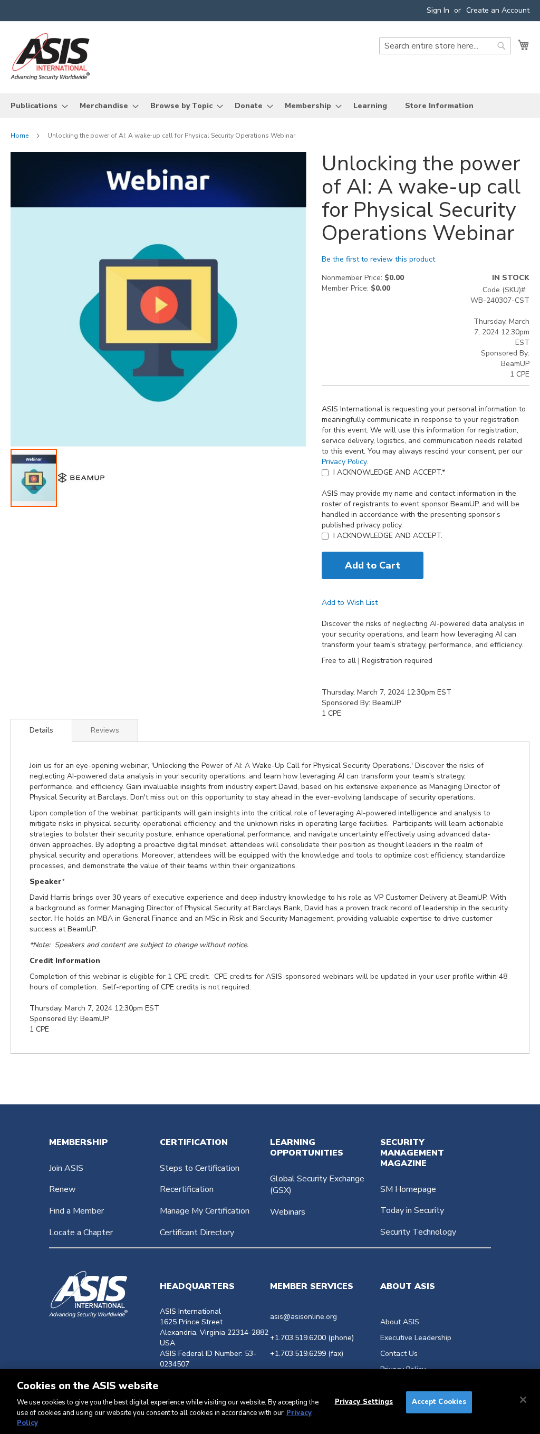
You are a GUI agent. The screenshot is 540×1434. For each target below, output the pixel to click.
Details (41, 730)
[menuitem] (36, 105)
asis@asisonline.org (303, 1317)
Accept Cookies (439, 1402)
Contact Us (399, 1354)
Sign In (438, 10)
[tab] (41, 730)
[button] (81, 478)
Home (19, 135)
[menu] (270, 105)
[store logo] (50, 56)
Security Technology (418, 1232)
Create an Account (497, 10)
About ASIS (399, 1322)
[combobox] (445, 45)
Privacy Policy (344, 462)
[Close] (523, 1399)
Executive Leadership (415, 1338)
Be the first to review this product (378, 259)
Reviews (105, 730)
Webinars (287, 1212)
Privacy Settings (364, 1402)
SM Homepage (408, 1189)
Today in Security (412, 1210)
